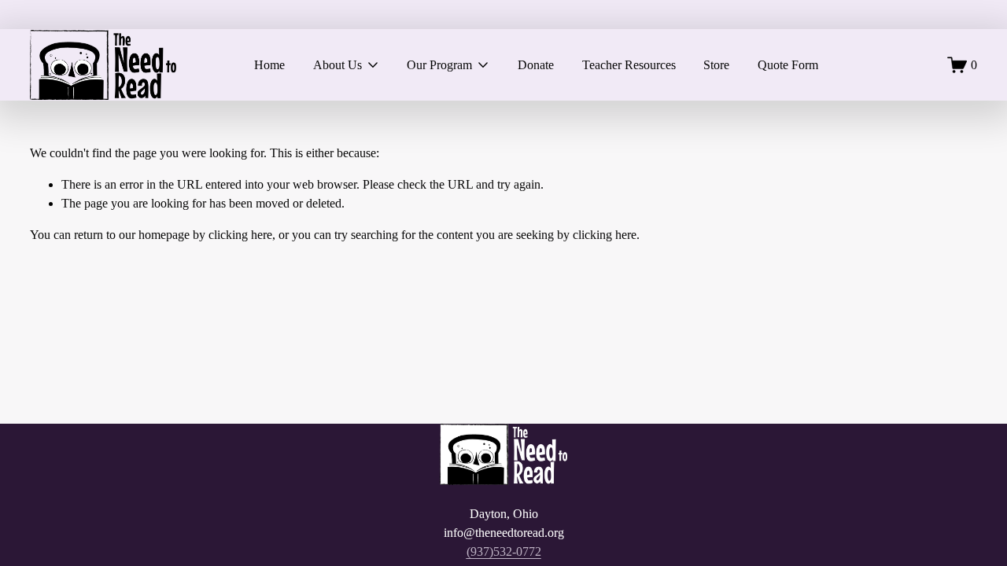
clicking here (240, 234)
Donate (536, 65)
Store (716, 65)
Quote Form (788, 65)
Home (269, 65)
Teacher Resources (629, 65)
